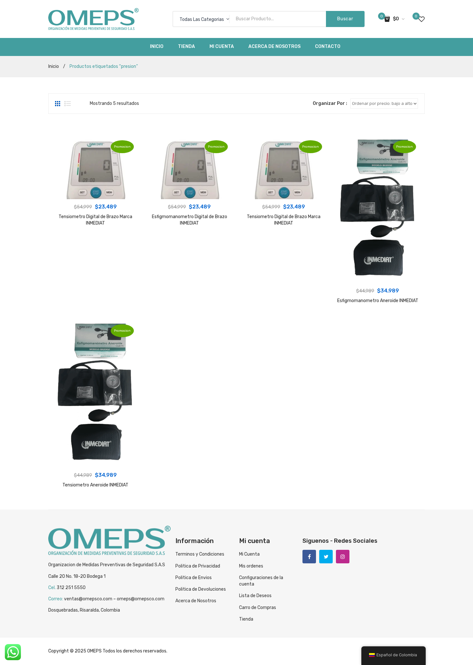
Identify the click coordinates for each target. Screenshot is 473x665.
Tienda (246, 619)
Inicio (53, 66)
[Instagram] (342, 556)
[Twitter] (326, 556)
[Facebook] (309, 556)
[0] (421, 19)
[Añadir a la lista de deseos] (62, 145)
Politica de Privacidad (197, 566)
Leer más (95, 192)
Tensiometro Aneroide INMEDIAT (95, 485)
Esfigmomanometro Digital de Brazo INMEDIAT (189, 220)
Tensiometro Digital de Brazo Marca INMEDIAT (95, 220)
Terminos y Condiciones (199, 554)
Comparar (62, 157)
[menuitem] (156, 47)
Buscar (345, 19)
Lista (67, 103)
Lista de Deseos (255, 595)
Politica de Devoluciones (200, 589)
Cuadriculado (58, 103)
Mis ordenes (251, 566)
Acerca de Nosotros (195, 601)
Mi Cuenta (249, 554)
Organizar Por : (330, 103)
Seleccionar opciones (377, 276)
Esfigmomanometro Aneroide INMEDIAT (377, 300)
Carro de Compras (257, 607)
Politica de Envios (193, 577)
